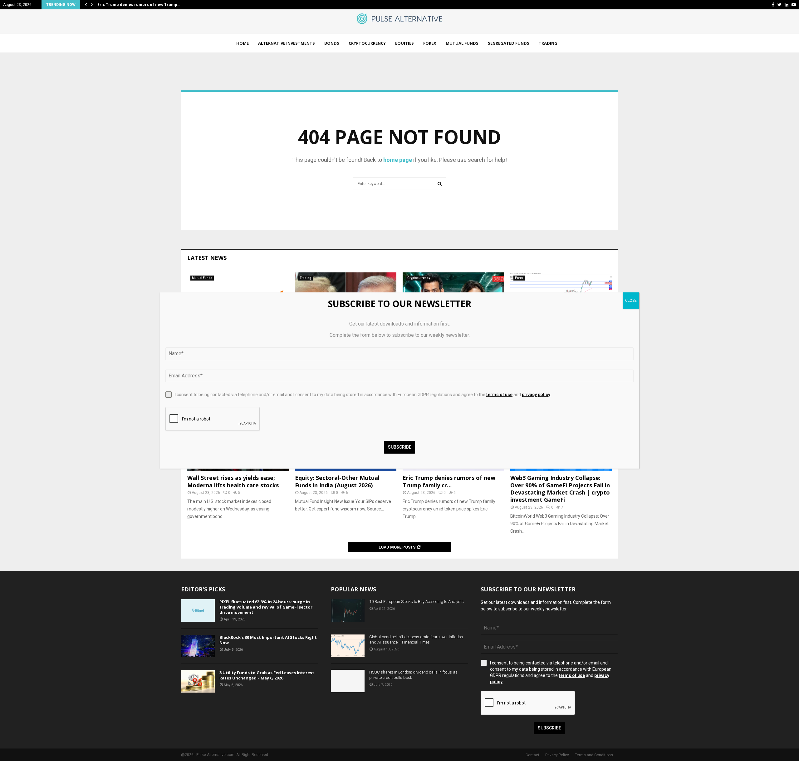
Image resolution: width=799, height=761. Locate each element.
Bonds (331, 43)
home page (397, 160)
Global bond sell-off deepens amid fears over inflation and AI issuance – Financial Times (416, 639)
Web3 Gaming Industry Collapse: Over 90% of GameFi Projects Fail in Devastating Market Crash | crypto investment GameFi (560, 488)
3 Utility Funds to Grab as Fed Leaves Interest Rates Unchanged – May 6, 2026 (266, 675)
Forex (429, 43)
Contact (532, 755)
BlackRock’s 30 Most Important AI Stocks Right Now (268, 639)
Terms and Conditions (594, 755)
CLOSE (631, 300)
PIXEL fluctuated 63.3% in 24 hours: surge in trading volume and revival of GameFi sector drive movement (265, 607)
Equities (404, 43)
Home (242, 43)
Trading (548, 43)
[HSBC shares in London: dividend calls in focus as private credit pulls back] (348, 681)
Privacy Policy (557, 755)
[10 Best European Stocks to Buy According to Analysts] (348, 610)
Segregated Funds (508, 43)
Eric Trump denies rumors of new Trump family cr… (449, 481)
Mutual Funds (462, 43)
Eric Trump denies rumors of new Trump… (138, 4)
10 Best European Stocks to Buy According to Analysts (416, 601)
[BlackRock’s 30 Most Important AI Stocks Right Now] (198, 646)
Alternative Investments (286, 43)
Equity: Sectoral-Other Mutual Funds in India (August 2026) (337, 481)
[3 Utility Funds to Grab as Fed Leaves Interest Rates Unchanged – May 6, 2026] (198, 681)
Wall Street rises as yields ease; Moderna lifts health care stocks (233, 481)
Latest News (207, 257)
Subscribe (549, 727)
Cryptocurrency (367, 43)
